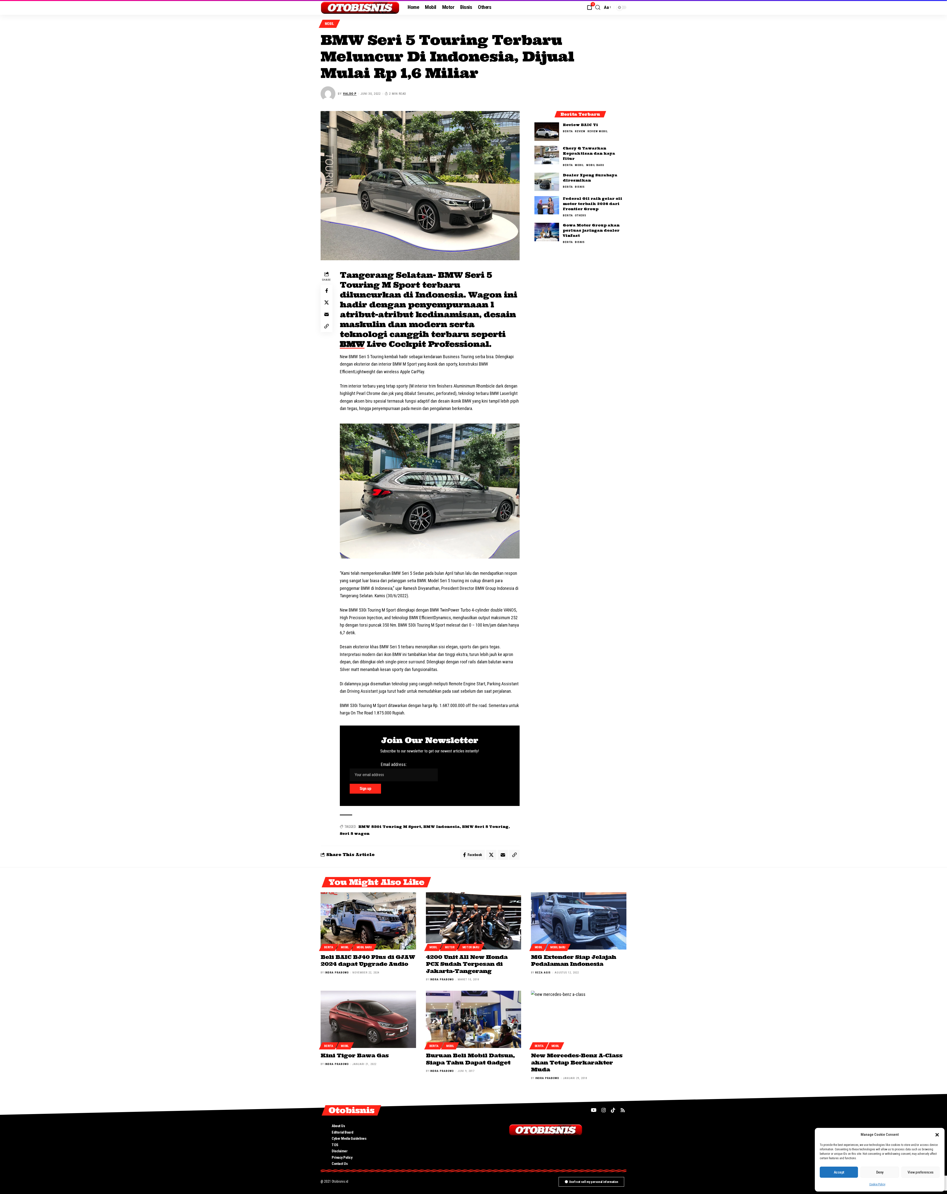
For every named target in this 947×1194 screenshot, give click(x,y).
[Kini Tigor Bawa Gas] (368, 1019)
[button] (937, 1134)
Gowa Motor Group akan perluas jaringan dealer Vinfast (591, 230)
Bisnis (580, 186)
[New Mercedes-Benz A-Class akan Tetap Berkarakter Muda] (578, 1019)
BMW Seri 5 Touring (485, 826)
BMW (352, 344)
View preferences (920, 1172)
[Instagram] (603, 1110)
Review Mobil (597, 131)
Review (580, 131)
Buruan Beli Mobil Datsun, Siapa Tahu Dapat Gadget (470, 1059)
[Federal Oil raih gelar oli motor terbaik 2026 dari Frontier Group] (546, 205)
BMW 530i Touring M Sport (389, 826)
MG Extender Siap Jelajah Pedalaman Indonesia (573, 960)
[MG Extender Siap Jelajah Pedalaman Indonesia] (578, 921)
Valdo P (350, 93)
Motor (450, 947)
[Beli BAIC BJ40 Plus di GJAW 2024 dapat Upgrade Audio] (368, 921)
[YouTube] (594, 1110)
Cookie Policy (877, 1184)
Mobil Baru (595, 165)
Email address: (394, 764)
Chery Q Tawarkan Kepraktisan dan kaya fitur (589, 153)
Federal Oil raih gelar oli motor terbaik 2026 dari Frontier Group (592, 203)
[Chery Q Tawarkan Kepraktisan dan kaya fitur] (546, 155)
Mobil (329, 24)
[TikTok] (613, 1110)
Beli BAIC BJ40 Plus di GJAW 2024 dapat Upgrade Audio (368, 960)
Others (580, 215)
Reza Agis (543, 972)
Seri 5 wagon (354, 833)
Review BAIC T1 (580, 125)
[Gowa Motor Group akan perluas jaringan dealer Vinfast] (546, 232)
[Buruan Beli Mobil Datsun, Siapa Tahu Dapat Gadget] (473, 1019)
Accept (839, 1172)
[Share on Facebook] (326, 291)
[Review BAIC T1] (546, 131)
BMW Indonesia (441, 826)
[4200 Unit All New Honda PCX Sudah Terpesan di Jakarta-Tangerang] (473, 921)
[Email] (326, 314)
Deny (879, 1172)
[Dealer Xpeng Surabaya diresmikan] (546, 181)
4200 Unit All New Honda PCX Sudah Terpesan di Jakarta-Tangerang (467, 963)
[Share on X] (326, 302)
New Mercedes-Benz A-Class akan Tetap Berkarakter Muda (576, 1062)
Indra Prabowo (337, 972)
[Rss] (622, 1110)
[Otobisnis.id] (360, 7)
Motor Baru (470, 947)
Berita (568, 131)
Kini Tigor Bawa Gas (355, 1055)
